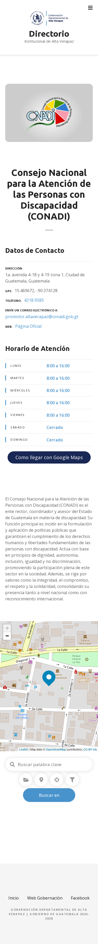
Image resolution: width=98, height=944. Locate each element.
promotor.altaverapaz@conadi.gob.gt (41, 316)
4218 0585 (34, 300)
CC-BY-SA (90, 749)
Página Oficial (28, 326)
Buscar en (49, 795)
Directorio (49, 33)
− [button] (7, 636)
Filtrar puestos (72, 780)
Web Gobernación (44, 898)
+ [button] (7, 628)
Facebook (80, 898)
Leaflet (23, 749)
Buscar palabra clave (12, 764)
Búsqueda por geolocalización (56, 780)
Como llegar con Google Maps (49, 457)
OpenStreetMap (56, 749)
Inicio (13, 898)
